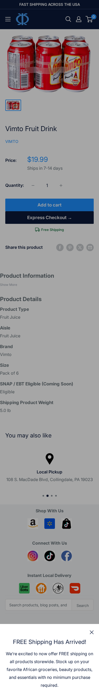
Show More (8, 285)
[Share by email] (90, 247)
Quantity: (14, 185)
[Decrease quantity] (33, 185)
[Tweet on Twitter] (80, 247)
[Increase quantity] (61, 185)
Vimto (11, 141)
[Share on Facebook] (60, 247)
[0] (89, 19)
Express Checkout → (49, 217)
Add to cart (49, 205)
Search (83, 605)
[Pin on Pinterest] (70, 247)
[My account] (78, 19)
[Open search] (68, 19)
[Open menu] (8, 19)
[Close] (92, 632)
